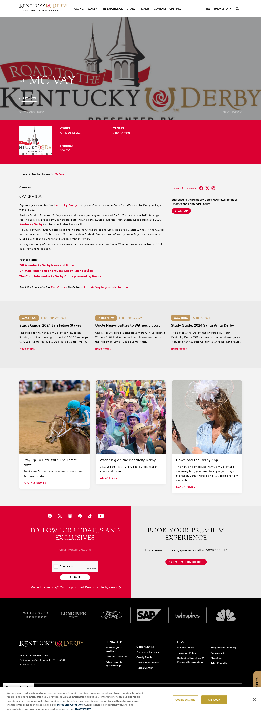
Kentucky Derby (65, 205)
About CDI (217, 657)
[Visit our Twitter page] (60, 516)
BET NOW (29, 98)
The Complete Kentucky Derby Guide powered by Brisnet (60, 276)
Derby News (106, 317)
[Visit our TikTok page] (90, 516)
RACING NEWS (34, 482)
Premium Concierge (186, 562)
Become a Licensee (148, 652)
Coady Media (144, 657)
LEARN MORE (186, 487)
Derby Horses (41, 174)
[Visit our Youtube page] (100, 516)
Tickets (144, 8)
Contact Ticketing (167, 8)
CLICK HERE (109, 478)
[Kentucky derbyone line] (51, 644)
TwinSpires (59, 287)
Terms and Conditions (70, 704)
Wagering (29, 317)
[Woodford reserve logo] (35, 615)
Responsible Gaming (223, 647)
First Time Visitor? (218, 8)
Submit (75, 577)
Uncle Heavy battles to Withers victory (127, 325)
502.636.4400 (27, 664)
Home (23, 174)
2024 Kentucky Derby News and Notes (47, 265)
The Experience (112, 8)
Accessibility (218, 652)
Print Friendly (219, 663)
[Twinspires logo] (187, 615)
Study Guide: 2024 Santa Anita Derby (202, 325)
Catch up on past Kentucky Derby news (89, 587)
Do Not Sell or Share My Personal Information (191, 659)
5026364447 (216, 550)
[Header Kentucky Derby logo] (43, 8)
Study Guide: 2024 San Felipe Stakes (50, 325)
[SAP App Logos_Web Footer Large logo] (149, 615)
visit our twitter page (207, 188)
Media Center (144, 667)
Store (131, 8)
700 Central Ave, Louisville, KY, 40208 (42, 660)
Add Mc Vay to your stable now (106, 287)
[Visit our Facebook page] (50, 516)
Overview (25, 187)
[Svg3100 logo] (225, 615)
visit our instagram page (213, 188)
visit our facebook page (201, 188)
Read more (26, 348)
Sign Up (181, 211)
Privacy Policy (185, 647)
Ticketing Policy (186, 652)
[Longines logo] (73, 615)
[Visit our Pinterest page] (80, 516)
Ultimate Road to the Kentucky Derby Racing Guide (56, 271)
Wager (92, 8)
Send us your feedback (114, 649)
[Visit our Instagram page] (70, 516)
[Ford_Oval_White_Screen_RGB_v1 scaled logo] (111, 615)
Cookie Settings (185, 699)
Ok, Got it (214, 699)
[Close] (254, 699)
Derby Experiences (147, 662)
